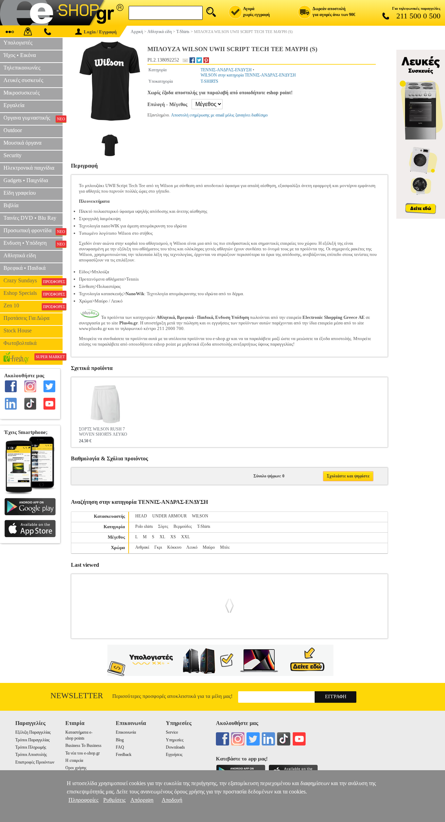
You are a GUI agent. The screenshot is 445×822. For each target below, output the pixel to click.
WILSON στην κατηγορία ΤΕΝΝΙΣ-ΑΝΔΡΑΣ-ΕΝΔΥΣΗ (248, 75)
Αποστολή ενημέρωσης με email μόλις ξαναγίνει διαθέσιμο (219, 115)
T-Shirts (203, 526)
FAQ (120, 747)
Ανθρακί (142, 547)
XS (173, 536)
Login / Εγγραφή (100, 31)
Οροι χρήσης (76, 767)
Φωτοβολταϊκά (20, 343)
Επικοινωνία (126, 732)
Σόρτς (163, 526)
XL (162, 536)
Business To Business (83, 745)
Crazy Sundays (33, 280)
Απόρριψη (141, 800)
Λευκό (191, 547)
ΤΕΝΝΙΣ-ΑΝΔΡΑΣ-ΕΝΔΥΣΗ (226, 69)
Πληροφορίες (83, 800)
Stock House (17, 330)
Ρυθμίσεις (114, 800)
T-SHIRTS (209, 81)
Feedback (123, 754)
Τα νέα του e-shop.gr (82, 753)
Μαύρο (209, 547)
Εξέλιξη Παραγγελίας (33, 732)
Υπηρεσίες (175, 740)
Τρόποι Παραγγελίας (32, 740)
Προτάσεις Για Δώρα (26, 318)
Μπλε (225, 547)
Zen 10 (33, 306)
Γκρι (158, 547)
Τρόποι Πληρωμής (30, 747)
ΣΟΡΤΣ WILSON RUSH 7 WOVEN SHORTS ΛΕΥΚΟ (103, 432)
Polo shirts (144, 526)
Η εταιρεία (74, 760)
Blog (120, 740)
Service (172, 732)
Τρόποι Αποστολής (31, 754)
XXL (185, 536)
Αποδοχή (172, 800)
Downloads (175, 747)
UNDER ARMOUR (169, 516)
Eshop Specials (33, 293)
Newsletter (76, 695)
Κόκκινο (174, 547)
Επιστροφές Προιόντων (34, 762)
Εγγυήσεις (174, 754)
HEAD (141, 516)
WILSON (200, 516)
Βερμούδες (182, 526)
